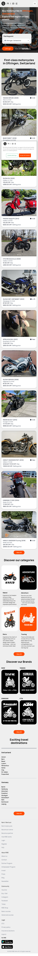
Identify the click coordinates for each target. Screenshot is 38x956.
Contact (4, 860)
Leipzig (3, 804)
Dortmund (4, 802)
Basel (3, 761)
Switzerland (6, 752)
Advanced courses (7, 915)
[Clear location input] (28, 40)
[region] (19, 150)
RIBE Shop (5, 908)
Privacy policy (6, 927)
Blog (3, 878)
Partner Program (7, 863)
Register (4, 844)
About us (4, 856)
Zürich (3, 757)
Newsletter (5, 881)
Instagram (5, 897)
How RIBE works (7, 837)
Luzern (3, 763)
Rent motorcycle (7, 826)
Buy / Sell (4, 893)
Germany (4, 782)
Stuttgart (4, 795)
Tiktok (3, 904)
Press (3, 874)
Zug (2, 770)
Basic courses (6, 911)
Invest (3, 870)
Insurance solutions (8, 931)
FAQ (3, 848)
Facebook (5, 901)
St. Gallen (4, 772)
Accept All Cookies (25, 155)
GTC (3, 924)
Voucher (4, 890)
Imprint (4, 934)
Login (3, 840)
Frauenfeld (5, 774)
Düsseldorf (5, 798)
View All (19, 552)
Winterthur (5, 766)
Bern (3, 759)
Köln (2, 800)
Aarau (3, 768)
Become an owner (7, 830)
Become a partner (7, 833)
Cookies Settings (12, 155)
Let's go (8, 49)
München (4, 791)
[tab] (17, 214)
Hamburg (4, 789)
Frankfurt (4, 793)
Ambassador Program (8, 867)
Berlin (3, 787)
